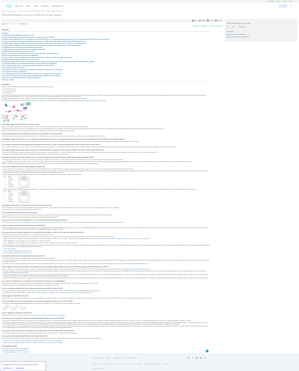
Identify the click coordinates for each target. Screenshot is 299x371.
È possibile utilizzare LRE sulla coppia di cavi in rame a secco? (18, 51)
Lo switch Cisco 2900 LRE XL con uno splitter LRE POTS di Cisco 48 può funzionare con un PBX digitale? (29, 63)
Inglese (203, 20)
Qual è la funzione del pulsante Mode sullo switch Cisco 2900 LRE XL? (20, 55)
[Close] (44, 363)
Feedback (242, 27)
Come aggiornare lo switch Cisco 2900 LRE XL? (14, 71)
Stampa (219, 20)
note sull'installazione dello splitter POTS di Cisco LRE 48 (136, 269)
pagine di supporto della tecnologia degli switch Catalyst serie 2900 (88, 100)
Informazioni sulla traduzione (216, 26)
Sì (228, 27)
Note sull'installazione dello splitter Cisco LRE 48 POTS (17, 252)
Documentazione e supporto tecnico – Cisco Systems (16, 352)
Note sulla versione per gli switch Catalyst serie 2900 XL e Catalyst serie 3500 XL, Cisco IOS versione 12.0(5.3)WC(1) (33, 340)
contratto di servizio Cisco (241, 36)
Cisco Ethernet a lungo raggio (45, 86)
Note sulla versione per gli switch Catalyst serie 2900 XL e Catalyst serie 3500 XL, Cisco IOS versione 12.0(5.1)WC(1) (33, 342)
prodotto (28, 229)
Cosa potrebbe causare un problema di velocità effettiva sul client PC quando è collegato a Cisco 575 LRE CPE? (31, 73)
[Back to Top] (207, 351)
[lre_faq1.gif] (16, 121)
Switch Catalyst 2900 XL (10, 248)
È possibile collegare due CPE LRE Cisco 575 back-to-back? (18, 35)
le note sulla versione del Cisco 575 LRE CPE (30, 209)
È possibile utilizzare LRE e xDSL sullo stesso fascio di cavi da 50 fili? (20, 59)
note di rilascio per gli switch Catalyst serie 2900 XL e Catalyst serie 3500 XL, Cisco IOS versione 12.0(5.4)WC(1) (118, 238)
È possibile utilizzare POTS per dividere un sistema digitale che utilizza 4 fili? (22, 47)
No (233, 27)
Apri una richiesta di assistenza (235, 34)
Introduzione (5, 33)
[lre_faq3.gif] (16, 202)
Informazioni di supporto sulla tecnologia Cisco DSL (16, 348)
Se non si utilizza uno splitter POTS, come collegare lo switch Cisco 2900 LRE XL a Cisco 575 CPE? (28, 65)
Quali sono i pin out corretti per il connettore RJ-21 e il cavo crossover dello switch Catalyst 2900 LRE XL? (30, 53)
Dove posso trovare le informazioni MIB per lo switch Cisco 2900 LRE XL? (21, 77)
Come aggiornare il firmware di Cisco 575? (13, 67)
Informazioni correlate (8, 79)
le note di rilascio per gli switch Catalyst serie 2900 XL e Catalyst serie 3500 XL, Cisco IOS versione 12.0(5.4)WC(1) (37, 315)
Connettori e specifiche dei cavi (19, 333)
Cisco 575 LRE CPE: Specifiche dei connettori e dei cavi (18, 251)
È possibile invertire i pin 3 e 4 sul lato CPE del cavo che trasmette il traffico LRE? (23, 49)
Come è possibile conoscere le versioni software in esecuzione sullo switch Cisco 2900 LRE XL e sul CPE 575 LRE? (32, 69)
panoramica (21, 229)
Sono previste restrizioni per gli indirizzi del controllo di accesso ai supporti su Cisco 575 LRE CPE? (28, 37)
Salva (195, 20)
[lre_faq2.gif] (16, 187)
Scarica (211, 20)
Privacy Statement (7, 368)
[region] (23, 366)
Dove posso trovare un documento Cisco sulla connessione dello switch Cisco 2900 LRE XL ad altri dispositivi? (31, 75)
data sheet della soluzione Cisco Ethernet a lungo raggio (40, 100)
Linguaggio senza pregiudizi (200, 26)
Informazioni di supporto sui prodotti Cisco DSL (15, 350)
